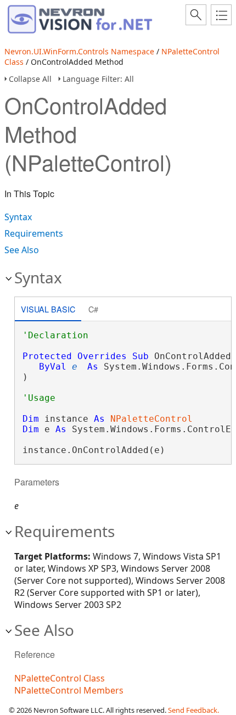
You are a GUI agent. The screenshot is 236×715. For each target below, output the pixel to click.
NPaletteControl (151, 419)
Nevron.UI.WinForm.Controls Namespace (79, 51)
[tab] (48, 310)
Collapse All (30, 79)
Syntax (18, 217)
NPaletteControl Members (68, 690)
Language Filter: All (98, 79)
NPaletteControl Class (59, 678)
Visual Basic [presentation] (48, 309)
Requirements (33, 233)
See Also (21, 250)
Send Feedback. (193, 710)
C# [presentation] (93, 309)
